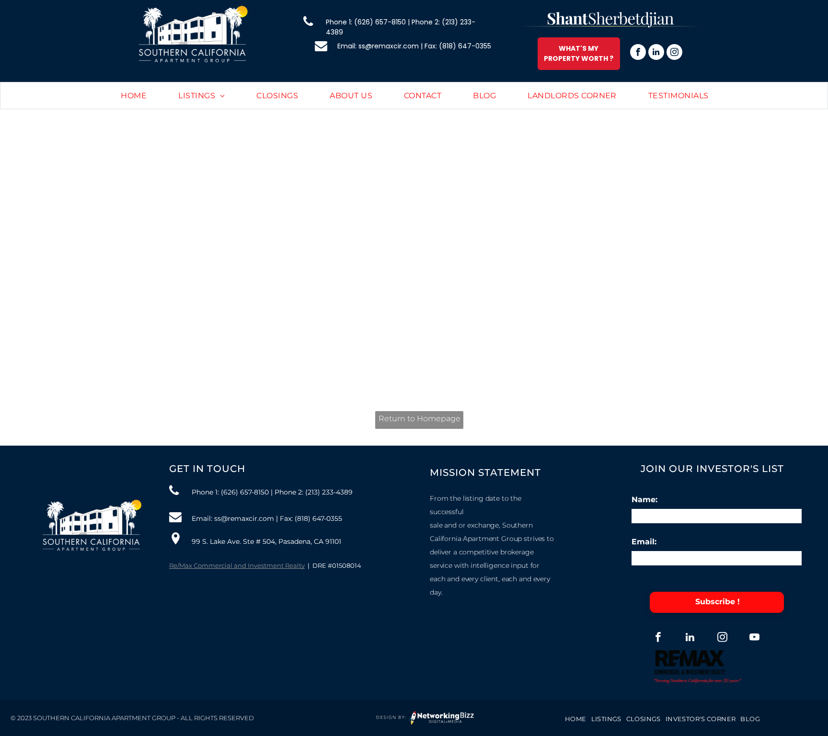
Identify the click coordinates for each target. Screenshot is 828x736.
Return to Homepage (419, 418)
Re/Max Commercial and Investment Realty (237, 565)
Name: (644, 499)
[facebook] (638, 53)
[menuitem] (133, 96)
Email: (644, 541)
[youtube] (754, 638)
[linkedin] (656, 53)
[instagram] (674, 53)
